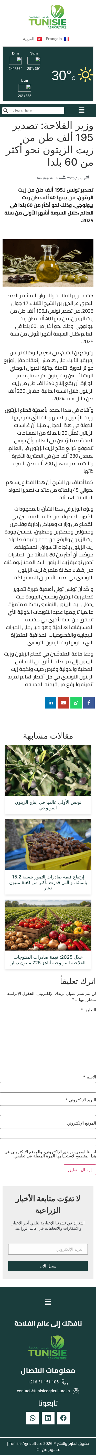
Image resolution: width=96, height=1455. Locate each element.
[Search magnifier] (5, 110)
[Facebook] (63, 1418)
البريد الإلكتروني (81, 1100)
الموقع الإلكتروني (81, 1123)
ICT (38, 1449)
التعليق (88, 1010)
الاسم (89, 1077)
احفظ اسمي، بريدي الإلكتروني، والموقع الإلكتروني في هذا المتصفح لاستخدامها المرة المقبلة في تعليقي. (50, 1154)
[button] (82, 110)
